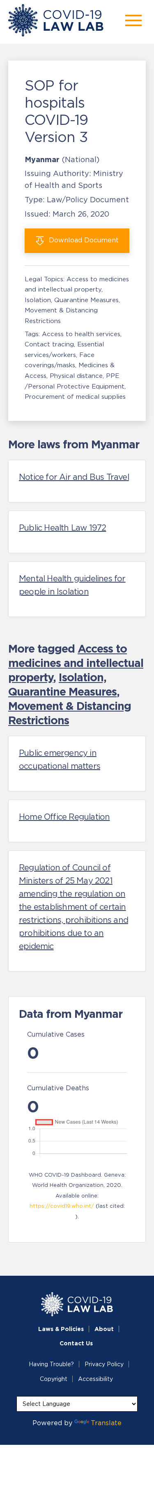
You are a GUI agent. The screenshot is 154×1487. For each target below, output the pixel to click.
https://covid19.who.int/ (62, 1206)
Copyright (53, 1379)
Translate (106, 1422)
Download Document (83, 240)
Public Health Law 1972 (62, 527)
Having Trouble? (51, 1364)
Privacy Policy (104, 1364)
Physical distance (76, 375)
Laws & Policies (61, 1329)
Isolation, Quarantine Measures (72, 299)
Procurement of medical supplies (75, 396)
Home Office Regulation (64, 816)
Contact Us (76, 1343)
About (104, 1329)
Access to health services (81, 333)
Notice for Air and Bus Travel (74, 476)
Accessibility (95, 1379)
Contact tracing (49, 344)
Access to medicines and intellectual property (75, 662)
